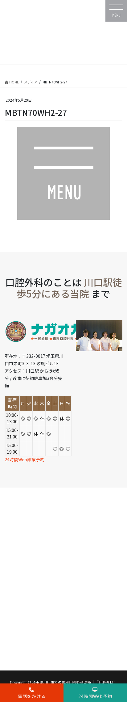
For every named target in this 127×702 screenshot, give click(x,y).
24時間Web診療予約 (24, 459)
